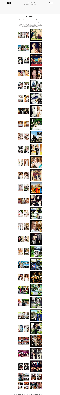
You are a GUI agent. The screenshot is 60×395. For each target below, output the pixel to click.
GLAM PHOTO (30, 3)
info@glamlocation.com (38, 394)
